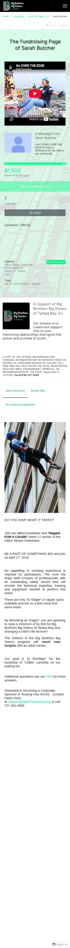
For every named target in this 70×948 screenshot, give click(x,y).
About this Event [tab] (15, 390)
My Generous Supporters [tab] (20, 404)
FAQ (49, 676)
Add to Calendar (57, 262)
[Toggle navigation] (65, 6)
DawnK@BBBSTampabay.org (29, 702)
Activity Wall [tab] (38, 390)
